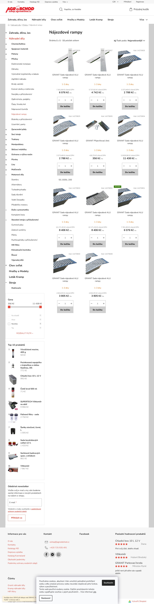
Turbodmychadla (18, 189)
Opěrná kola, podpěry (20, 99)
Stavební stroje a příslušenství (24, 219)
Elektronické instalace (21, 64)
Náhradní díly (17, 38)
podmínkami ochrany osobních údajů (24, 510)
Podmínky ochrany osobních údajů (22, 563)
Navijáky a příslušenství (21, 94)
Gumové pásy (17, 224)
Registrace (140, 2)
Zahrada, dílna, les (19, 33)
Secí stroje (16, 134)
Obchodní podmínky (16, 559)
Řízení (14, 255)
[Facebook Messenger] (52, 554)
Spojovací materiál (19, 49)
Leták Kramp (16, 277)
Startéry (15, 179)
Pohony (14, 54)
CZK (114, 2)
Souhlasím (108, 582)
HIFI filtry (12, 592)
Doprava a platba (51, 2)
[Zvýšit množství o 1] (71, 100)
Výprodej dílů (17, 260)
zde (94, 592)
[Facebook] (46, 554)
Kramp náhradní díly (16, 589)
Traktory (15, 139)
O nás (10, 2)
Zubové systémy (18, 230)
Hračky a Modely (19, 271)
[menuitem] (17, 19)
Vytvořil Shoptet (139, 601)
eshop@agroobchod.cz (59, 542)
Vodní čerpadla (17, 199)
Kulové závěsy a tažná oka (22, 89)
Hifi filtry (15, 245)
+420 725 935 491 (58, 547)
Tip (26, 328)
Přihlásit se (16, 517)
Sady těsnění (17, 194)
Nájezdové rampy (19, 114)
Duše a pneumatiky (20, 209)
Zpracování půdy (18, 129)
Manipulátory (17, 144)
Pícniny (14, 159)
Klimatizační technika (21, 250)
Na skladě (26, 315)
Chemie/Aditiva (18, 44)
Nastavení (45, 598)
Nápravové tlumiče (19, 109)
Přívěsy (14, 59)
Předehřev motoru (19, 204)
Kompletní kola (18, 214)
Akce (26, 320)
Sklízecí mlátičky (19, 149)
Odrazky (15, 69)
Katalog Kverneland (16, 555)
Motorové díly (17, 174)
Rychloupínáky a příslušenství (24, 240)
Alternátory (16, 184)
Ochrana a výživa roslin (21, 154)
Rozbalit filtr (23, 333)
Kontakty (21, 2)
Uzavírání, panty (18, 124)
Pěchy (14, 235)
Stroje (12, 282)
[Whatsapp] (58, 554)
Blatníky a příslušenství (21, 119)
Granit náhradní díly (16, 585)
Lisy (13, 164)
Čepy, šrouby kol (18, 104)
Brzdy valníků (17, 84)
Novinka (26, 324)
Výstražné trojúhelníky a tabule (25, 74)
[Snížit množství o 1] (59, 100)
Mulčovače (16, 169)
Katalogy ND (34, 2)
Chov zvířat (15, 265)
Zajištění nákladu (18, 79)
